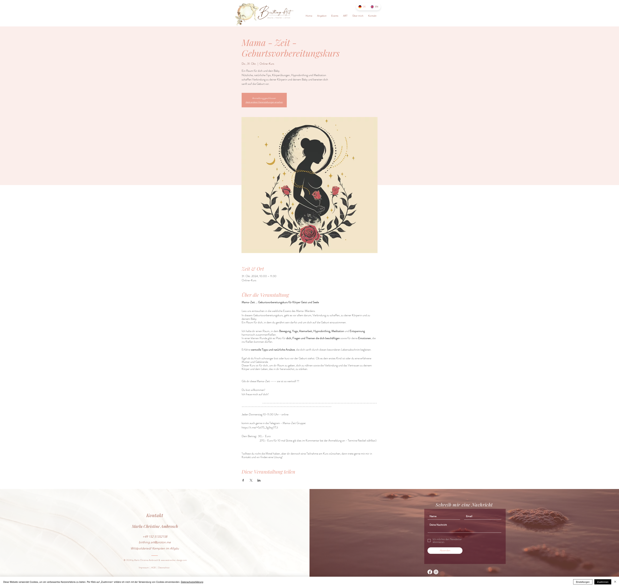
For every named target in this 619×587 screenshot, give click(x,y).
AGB (153, 567)
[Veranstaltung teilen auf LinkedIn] (258, 480)
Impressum (144, 567)
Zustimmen (603, 581)
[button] (322, 16)
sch (175, 526)
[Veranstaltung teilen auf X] (251, 480)
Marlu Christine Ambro (152, 526)
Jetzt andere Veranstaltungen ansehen (264, 102)
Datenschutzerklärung (192, 581)
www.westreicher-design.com (174, 560)
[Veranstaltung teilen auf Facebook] (243, 480)
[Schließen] (615, 581)
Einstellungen (583, 581)
